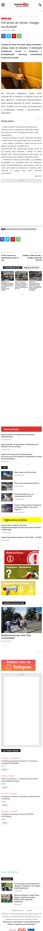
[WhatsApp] (19, 36)
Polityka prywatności (18, 910)
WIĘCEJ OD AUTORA (31, 268)
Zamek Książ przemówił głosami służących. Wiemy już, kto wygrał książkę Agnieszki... (27, 886)
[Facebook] (3, 36)
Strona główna (5, 16)
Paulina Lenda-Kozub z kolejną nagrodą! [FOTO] (32, 257)
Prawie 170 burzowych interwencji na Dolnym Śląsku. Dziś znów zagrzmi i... (27, 507)
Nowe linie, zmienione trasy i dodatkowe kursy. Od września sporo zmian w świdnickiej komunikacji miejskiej (35, 286)
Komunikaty (11, 429)
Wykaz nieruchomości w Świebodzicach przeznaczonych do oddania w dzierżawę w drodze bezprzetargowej (21, 456)
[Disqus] (21, 325)
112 (10, 18)
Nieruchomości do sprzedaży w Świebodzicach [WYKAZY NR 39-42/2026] (19, 445)
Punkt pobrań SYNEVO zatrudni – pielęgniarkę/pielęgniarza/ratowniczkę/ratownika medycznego (21, 527)
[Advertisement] (21, 204)
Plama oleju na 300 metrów (25, 472)
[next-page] (23, 294)
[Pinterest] (14, 36)
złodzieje (32, 229)
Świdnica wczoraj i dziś (14, 603)
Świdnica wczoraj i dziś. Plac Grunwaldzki (16, 637)
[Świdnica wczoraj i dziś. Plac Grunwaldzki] (21, 620)
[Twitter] (8, 36)
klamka (9, 229)
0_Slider (13, 16)
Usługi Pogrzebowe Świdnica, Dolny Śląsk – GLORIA (21, 537)
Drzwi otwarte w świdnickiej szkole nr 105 (10, 257)
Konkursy (7, 879)
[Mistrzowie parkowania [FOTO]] (7, 486)
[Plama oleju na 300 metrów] (7, 475)
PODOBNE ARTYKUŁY (12, 268)
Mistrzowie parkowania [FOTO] (26, 483)
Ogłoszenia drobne (15, 520)
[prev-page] (20, 294)
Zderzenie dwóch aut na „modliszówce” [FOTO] (24, 495)
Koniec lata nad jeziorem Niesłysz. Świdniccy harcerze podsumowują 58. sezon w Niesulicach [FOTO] (21, 285)
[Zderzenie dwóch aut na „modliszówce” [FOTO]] (7, 497)
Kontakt (29, 910)
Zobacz (5, 769)
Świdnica (25, 229)
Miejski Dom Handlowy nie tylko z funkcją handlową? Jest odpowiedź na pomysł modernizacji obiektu (7, 286)
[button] (39, 5)
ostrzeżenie (17, 229)
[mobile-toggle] (3, 5)
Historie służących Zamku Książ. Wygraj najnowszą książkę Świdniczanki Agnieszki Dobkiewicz (27, 898)
